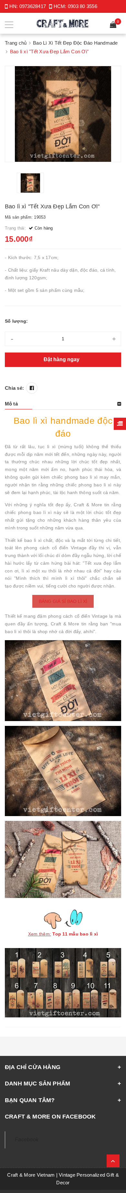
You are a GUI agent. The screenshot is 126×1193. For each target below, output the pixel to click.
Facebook (26, 1139)
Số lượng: (16, 321)
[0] (113, 26)
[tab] (63, 403)
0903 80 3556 (82, 6)
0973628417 (32, 6)
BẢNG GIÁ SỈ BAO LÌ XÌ (63, 601)
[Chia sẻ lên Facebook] (31, 388)
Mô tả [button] (11, 403)
